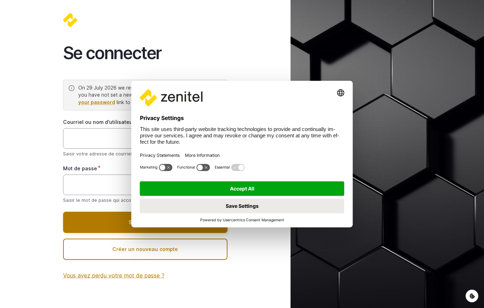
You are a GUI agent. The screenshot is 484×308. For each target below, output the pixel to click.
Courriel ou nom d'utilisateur (99, 122)
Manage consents (472, 296)
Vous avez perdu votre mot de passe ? (113, 275)
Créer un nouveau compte (145, 249)
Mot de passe (80, 168)
